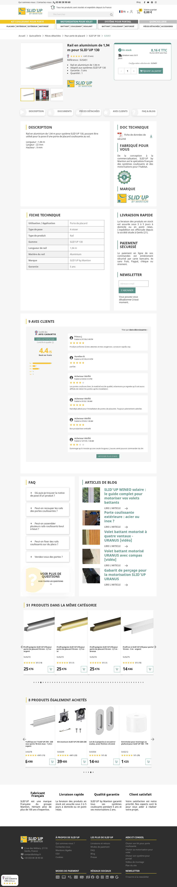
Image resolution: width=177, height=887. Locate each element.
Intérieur (21, 26)
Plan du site (131, 865)
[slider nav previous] (23, 647)
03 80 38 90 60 (62, 2)
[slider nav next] (154, 647)
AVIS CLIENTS (120, 111)
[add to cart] (51, 669)
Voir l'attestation (45, 339)
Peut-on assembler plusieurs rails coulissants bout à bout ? (47, 526)
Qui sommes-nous (26, 2)
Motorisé (43, 26)
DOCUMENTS (65, 111)
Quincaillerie (158, 21)
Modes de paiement (100, 846)
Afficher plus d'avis (107, 456)
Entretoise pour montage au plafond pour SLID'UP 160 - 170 (134, 743)
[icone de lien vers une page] (59, 876)
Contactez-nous (44, 2)
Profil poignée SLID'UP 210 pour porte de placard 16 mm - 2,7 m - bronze (104, 649)
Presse (94, 857)
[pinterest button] (152, 2)
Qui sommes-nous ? (65, 843)
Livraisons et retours (100, 843)
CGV (58, 853)
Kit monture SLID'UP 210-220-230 (71, 742)
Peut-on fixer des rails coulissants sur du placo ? (44, 543)
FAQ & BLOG (148, 111)
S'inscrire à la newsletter (137, 876)
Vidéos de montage (135, 862)
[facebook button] (144, 2)
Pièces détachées (151, 26)
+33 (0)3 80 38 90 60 (33, 857)
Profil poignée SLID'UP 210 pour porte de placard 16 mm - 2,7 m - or (71, 649)
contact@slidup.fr (32, 854)
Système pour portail (118, 21)
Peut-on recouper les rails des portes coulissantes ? (46, 509)
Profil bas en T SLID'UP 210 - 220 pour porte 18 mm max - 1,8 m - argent (39, 744)
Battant (65, 26)
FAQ (93, 850)
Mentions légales (64, 850)
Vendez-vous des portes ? (48, 556)
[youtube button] (148, 2)
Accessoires (167, 26)
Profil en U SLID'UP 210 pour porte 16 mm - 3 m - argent (138, 648)
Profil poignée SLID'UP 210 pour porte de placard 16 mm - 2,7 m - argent (38, 649)
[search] (110, 14)
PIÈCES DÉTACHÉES (89, 111)
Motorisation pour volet (77, 21)
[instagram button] (155, 2)
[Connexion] (133, 11)
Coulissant (76, 26)
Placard (10, 26)
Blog (138, 2)
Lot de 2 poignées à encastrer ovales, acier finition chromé (102, 743)
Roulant (88, 26)
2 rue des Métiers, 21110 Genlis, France (35, 849)
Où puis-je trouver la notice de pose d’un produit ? (47, 494)
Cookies (59, 857)
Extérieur (32, 26)
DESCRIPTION (36, 111)
